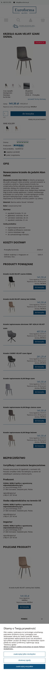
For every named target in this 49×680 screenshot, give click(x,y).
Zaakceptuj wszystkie (24, 666)
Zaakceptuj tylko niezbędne (25, 654)
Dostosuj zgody (24, 660)
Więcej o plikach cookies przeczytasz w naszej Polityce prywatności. (24, 648)
